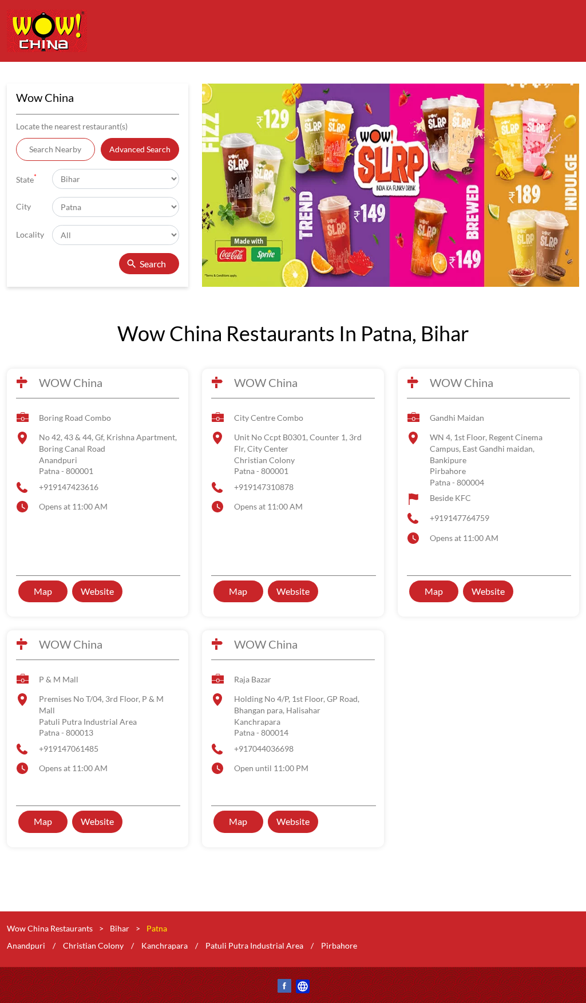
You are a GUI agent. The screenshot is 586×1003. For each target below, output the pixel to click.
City (23, 206)
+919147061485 (68, 748)
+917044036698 (264, 748)
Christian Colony (93, 945)
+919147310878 (264, 487)
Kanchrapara (164, 945)
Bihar (119, 928)
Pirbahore (339, 945)
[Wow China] (47, 31)
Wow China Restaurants (50, 928)
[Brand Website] (302, 987)
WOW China (70, 382)
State (26, 178)
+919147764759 (459, 518)
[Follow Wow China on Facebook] (284, 987)
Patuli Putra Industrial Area (254, 945)
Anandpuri (26, 945)
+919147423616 (68, 487)
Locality (30, 234)
